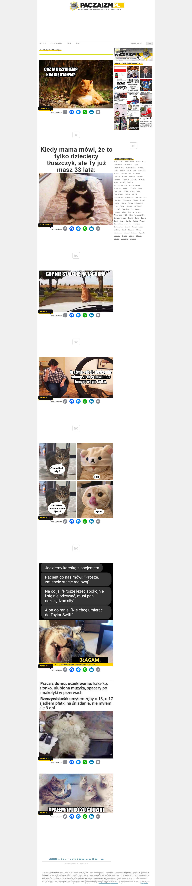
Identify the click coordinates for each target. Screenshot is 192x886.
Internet (133, 179)
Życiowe (133, 239)
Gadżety (124, 173)
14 (93, 859)
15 (96, 859)
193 (102, 859)
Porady (130, 203)
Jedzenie (141, 179)
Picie (145, 197)
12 (86, 859)
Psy (132, 209)
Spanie (143, 218)
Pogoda (142, 200)
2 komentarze (45, 108)
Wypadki (141, 233)
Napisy (134, 194)
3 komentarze (45, 397)
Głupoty (124, 176)
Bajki (116, 161)
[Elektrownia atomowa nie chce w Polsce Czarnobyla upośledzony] (133, 110)
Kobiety (122, 182)
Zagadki (124, 236)
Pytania (137, 209)
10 (80, 859)
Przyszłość (125, 209)
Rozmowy (139, 212)
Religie (124, 212)
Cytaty (136, 164)
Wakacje (117, 230)
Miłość (132, 191)
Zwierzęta (124, 239)
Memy (78, 43)
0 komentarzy (45, 758)
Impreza (117, 179)
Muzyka (127, 194)
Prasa (122, 206)
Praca (116, 206)
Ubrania (127, 227)
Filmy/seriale (142, 170)
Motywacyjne (118, 194)
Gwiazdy (117, 176)
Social (137, 218)
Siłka (131, 215)
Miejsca (125, 191)
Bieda (121, 161)
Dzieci (116, 170)
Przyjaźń (117, 209)
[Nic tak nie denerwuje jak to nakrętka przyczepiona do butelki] (146, 110)
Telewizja (127, 224)
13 (90, 859)
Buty (143, 161)
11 (83, 859)
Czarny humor (119, 167)
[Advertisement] (95, 26)
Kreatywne (117, 188)
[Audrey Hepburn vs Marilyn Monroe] (133, 85)
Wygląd (126, 233)
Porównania (139, 203)
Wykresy (134, 233)
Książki (125, 188)
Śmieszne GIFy (139, 215)
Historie (132, 176)
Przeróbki (129, 206)
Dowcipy (140, 167)
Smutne (130, 218)
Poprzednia (53, 859)
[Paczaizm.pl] (95, 6)
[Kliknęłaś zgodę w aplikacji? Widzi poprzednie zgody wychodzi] (120, 123)
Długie (122, 170)
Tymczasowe (118, 227)
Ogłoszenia (129, 197)
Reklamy (117, 212)
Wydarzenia (118, 233)
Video (141, 227)
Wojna (138, 230)
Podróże (135, 200)
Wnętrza (131, 230)
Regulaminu (145, 883)
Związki (116, 239)
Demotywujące (131, 167)
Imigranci (140, 176)
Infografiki (125, 179)
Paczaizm (42, 43)
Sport (116, 221)
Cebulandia (118, 164)
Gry (130, 173)
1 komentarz (45, 225)
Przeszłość (138, 206)
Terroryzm (136, 224)
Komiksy (130, 182)
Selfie (125, 215)
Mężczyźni (117, 191)
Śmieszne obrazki (120, 218)
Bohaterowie (129, 161)
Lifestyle (133, 188)
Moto (138, 191)
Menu (69, 43)
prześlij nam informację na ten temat (108, 883)
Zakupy (131, 236)
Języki (116, 182)
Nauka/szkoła (118, 197)
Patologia (138, 197)
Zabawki (117, 236)
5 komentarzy (45, 311)
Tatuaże (142, 221)
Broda (138, 161)
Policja (116, 203)
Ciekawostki (128, 164)
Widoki (124, 230)
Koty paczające (134, 185)
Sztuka (128, 221)
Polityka (123, 203)
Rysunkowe (118, 215)
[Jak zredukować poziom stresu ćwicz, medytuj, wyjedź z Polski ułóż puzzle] (120, 110)
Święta (122, 221)
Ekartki (129, 170)
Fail (134, 170)
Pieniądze (117, 200)
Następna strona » (76, 863)
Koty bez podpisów (120, 185)
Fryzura (116, 173)
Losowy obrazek (56, 43)
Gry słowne (136, 173)
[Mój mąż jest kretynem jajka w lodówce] (146, 98)
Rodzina (131, 212)
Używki (134, 227)
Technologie (118, 224)
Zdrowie (139, 236)
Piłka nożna (127, 200)
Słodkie (135, 221)
